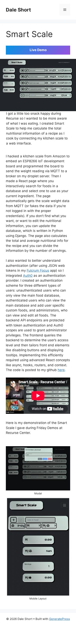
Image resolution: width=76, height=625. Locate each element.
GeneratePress (59, 619)
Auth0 (28, 275)
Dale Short (18, 10)
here (61, 370)
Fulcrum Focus (38, 270)
